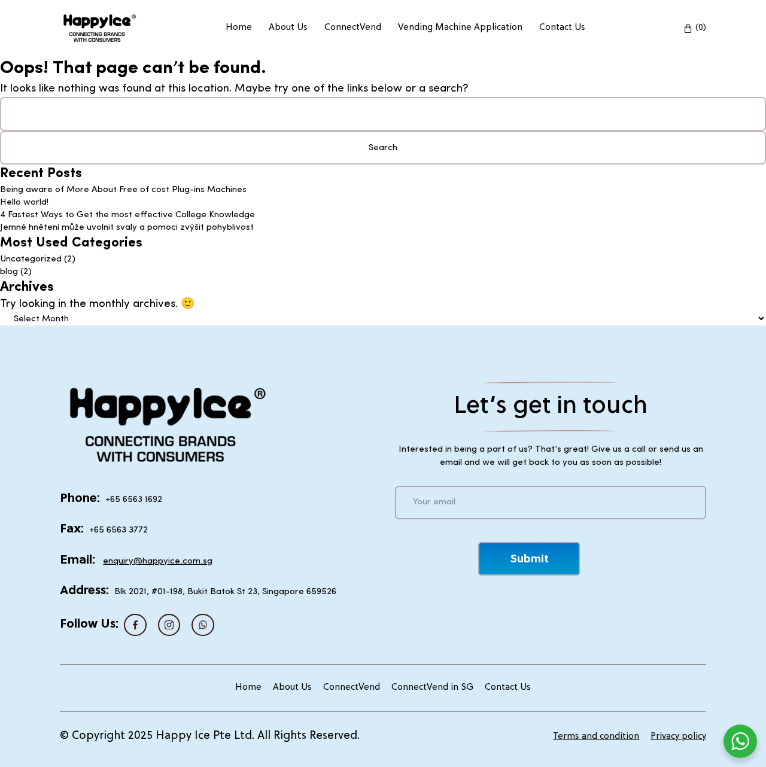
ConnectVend (352, 28)
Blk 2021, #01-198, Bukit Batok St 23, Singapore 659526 (225, 592)
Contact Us (562, 28)
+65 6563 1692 (133, 499)
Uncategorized (31, 259)
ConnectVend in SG (432, 688)
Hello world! (24, 202)
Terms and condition (596, 737)
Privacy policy (678, 737)
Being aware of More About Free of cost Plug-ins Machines (123, 189)
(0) (700, 27)
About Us (288, 28)
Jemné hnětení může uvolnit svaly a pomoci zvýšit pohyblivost (127, 227)
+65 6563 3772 (118, 530)
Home (239, 28)
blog (9, 271)
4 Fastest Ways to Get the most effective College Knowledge (127, 215)
